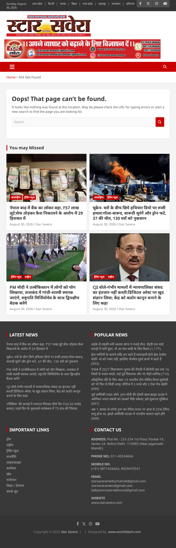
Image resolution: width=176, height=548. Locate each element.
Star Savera (44, 224)
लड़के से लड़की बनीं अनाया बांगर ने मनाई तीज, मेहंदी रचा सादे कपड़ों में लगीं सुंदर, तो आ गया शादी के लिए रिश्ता (127, 346)
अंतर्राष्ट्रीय (16, 197)
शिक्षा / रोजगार (15, 485)
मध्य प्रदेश (88, 4)
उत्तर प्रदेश (37, 4)
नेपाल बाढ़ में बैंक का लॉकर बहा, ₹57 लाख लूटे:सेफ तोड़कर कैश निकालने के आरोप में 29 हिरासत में (46, 213)
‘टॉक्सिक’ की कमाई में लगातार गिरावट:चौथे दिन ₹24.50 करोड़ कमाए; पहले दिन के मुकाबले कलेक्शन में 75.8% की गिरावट (43, 406)
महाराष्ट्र (102, 4)
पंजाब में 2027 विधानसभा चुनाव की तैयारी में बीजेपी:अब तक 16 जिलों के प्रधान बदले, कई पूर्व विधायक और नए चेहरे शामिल (130, 371)
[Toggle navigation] (12, 67)
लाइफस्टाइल (13, 462)
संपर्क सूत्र (12, 491)
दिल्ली (51, 4)
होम (8, 439)
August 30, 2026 (21, 224)
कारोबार (11, 468)
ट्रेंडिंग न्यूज (29, 197)
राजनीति (11, 456)
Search (160, 122)
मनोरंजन (11, 480)
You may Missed (26, 148)
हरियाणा (130, 4)
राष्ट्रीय (28, 277)
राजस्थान (116, 4)
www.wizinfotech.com (124, 532)
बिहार (74, 4)
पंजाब (63, 4)
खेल (8, 474)
